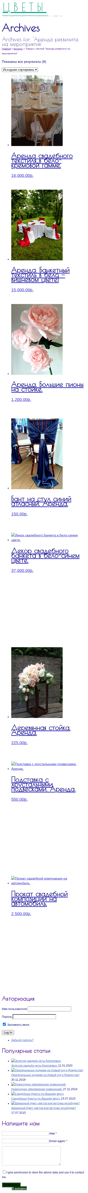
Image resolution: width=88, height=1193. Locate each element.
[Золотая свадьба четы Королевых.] (36, 1061)
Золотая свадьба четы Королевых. (34, 1065)
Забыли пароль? (22, 1040)
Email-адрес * (58, 1141)
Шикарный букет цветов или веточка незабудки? (43, 1108)
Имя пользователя (14, 1009)
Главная (6, 48)
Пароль (7, 1016)
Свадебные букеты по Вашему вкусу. (36, 1098)
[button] (19, 1188)
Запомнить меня (18, 1024)
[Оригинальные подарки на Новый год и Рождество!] (47, 1070)
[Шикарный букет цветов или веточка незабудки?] (45, 1103)
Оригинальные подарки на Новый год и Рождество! (45, 1075)
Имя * (53, 1133)
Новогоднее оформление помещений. (37, 1089)
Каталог (18, 48)
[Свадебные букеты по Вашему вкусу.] (37, 1094)
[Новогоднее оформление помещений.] (38, 1084)
